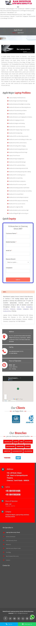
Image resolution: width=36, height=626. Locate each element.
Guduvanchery (7, 311)
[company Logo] (18, 3)
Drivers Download (10, 536)
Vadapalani (26, 309)
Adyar (18, 307)
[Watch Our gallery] (27, 618)
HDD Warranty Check (11, 540)
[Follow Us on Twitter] (10, 618)
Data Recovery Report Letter (13, 548)
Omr (21, 442)
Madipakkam (29, 307)
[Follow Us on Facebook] (5, 618)
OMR (31, 309)
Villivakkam (28, 451)
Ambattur (19, 309)
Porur (22, 307)
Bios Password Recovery (12, 556)
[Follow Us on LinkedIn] (23, 618)
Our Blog (8, 552)
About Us (8, 544)
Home (13, 32)
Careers (8, 560)
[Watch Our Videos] (14, 618)
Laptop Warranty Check (13, 532)
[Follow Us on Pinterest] (18, 618)
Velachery (5, 309)
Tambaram (12, 309)
